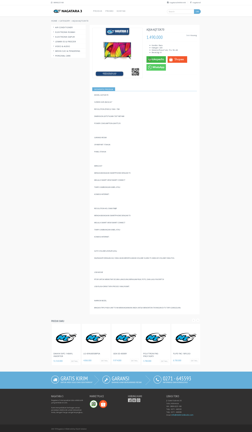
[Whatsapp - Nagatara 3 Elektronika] (156, 67)
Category (65, 20)
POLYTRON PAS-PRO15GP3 (151, 354)
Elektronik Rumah (65, 32)
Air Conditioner (64, 27)
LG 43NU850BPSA (91, 353)
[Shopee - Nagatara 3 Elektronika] (177, 59)
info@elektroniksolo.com (182, 414)
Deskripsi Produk (103, 89)
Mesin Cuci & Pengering (67, 51)
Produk (97, 11)
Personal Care (63, 55)
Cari (197, 11)
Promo (109, 11)
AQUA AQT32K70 (80, 20)
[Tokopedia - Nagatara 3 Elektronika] (156, 59)
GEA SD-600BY (120, 353)
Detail (74, 361)
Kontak (121, 11)
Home (54, 20)
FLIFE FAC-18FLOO (181, 353)
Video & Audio (62, 46)
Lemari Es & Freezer (65, 41)
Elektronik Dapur (65, 36)
